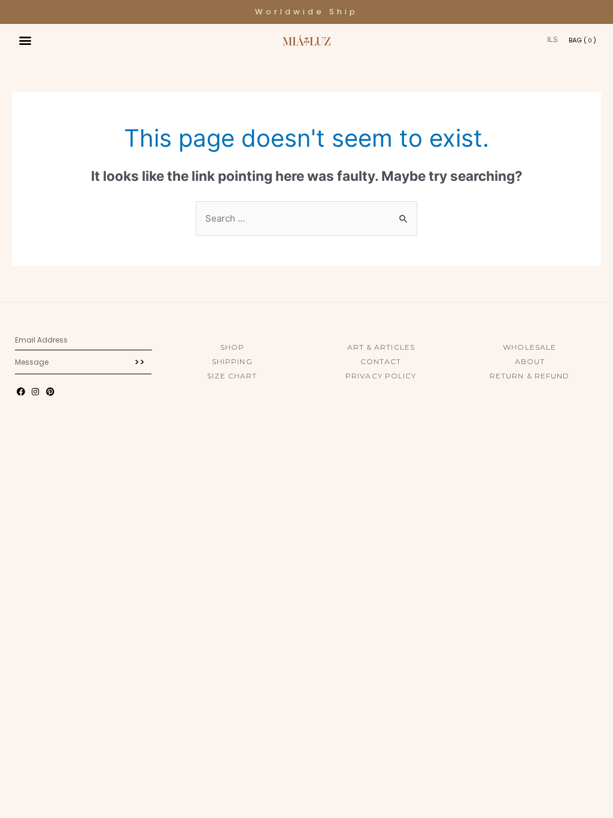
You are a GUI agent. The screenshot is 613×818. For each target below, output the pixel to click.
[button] (25, 40)
